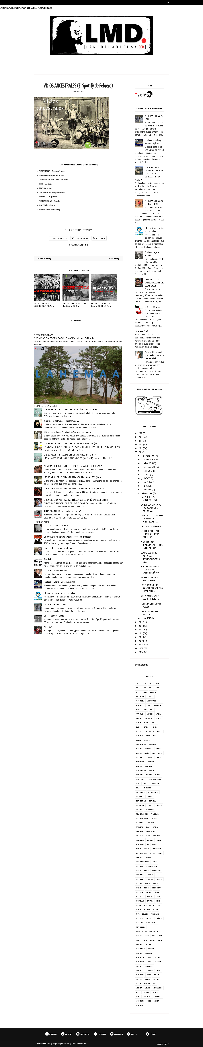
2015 (140, 622)
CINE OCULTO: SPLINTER (151, 526)
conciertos (140, 762)
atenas (158, 714)
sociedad (148, 953)
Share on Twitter (81, 238)
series (148, 944)
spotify (84, 244)
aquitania (140, 705)
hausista (156, 836)
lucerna (139, 883)
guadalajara (150, 831)
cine (153, 753)
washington (140, 1001)
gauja (148, 827)
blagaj (154, 723)
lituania (139, 875)
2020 (141, 437)
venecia (139, 988)
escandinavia (153, 792)
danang (151, 770)
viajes (147, 988)
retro (147, 936)
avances (139, 718)
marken (138, 888)
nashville (140, 901)
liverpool (149, 879)
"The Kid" (48, 627)
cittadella (140, 757)
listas (146, 870)
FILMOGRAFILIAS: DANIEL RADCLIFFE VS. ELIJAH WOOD (154, 282)
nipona (138, 905)
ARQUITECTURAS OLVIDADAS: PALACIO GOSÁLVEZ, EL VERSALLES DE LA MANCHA (149, 173)
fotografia (140, 823)
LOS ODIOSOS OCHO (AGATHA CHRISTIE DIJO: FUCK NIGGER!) (152, 588)
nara (158, 897)
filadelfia (155, 814)
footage (154, 818)
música (77, 244)
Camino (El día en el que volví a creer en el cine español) (154, 355)
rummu (145, 940)
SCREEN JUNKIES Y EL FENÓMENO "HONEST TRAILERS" (151, 534)
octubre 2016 (147, 463)
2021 (140, 433)
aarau (145, 692)
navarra (149, 901)
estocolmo (140, 805)
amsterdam (140, 696)
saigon (152, 940)
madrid (147, 883)
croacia (139, 766)
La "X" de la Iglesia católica (56, 525)
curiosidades (141, 770)
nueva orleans (149, 905)
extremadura (149, 810)
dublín (145, 783)
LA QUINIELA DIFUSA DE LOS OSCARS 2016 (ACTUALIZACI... (151, 507)
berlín (138, 723)
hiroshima (140, 840)
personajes (155, 914)
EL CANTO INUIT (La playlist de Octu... (101, 304)
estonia (149, 805)
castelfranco (141, 744)
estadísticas (141, 801)
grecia (155, 827)
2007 (141, 652)
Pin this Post (101, 238)
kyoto (160, 853)
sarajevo (139, 944)
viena (138, 992)
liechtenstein (151, 866)
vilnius (155, 992)
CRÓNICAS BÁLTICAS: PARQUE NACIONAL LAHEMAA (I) (64, 338)
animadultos (151, 701)
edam (137, 788)
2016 (140, 452)
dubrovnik (155, 783)
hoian (158, 840)
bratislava (150, 731)
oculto (138, 910)
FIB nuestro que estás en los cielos (59, 593)
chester (139, 749)
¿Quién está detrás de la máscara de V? (61, 421)
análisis (150, 696)
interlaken (156, 849)
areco (149, 705)
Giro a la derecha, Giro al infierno (58, 548)
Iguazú (146, 849)
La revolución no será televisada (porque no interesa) (67, 536)
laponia (148, 857)
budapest (139, 736)
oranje (155, 910)
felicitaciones (142, 814)
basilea (158, 718)
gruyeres (139, 831)
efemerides (147, 788)
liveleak (139, 879)
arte (151, 710)
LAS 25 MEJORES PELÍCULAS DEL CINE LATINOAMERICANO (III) (70, 443)
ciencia (158, 749)
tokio (149, 975)
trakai (156, 975)
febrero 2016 (146, 493)
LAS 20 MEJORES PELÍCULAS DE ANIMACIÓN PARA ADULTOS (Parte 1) (73, 477)
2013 (140, 629)
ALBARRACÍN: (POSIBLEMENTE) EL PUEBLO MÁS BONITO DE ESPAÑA (73, 466)
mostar (148, 892)
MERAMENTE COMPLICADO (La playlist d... (75, 304)
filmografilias (142, 818)
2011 (140, 637)
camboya (147, 740)
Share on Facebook (60, 238)
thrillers (140, 975)
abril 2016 (145, 486)
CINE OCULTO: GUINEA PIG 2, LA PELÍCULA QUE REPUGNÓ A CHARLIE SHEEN (76, 500)
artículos (140, 714)
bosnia (154, 727)
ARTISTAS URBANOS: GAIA (55, 604)
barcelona (148, 718)
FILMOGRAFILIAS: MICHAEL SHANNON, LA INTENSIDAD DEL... (152, 518)
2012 (140, 633)
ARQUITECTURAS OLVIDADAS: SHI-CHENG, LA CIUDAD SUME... (152, 545)
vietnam (146, 992)
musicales (140, 897)
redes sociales (151, 923)
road (160, 936)
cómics (158, 757)
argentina (157, 705)
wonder (156, 1001)
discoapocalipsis (154, 779)
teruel (158, 970)
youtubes (139, 1005)
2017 (140, 448)
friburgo (151, 823)
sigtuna (139, 953)
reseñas (139, 936)
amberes (153, 692)
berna (146, 723)
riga (154, 936)
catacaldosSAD (141, 331)
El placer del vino (152, 307)
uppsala (147, 983)
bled (137, 727)
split (150, 957)
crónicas (148, 766)
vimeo (138, 997)
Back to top (162, 1044)
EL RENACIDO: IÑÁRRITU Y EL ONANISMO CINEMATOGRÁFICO (152, 569)
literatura (156, 870)
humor (154, 844)
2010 (141, 641)
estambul (152, 801)
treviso (139, 979)
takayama (158, 962)
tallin (138, 966)
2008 (141, 648)
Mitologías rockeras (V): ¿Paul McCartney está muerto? (68, 432)
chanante (152, 744)
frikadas (139, 827)
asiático (150, 714)
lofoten (159, 879)
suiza (150, 962)
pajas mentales (142, 914)
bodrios (145, 727)
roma (137, 940)
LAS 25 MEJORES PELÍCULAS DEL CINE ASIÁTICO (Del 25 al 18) (70, 409)
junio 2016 (145, 478)
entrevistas (140, 792)
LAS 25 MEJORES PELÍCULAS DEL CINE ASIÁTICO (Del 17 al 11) (70, 454)
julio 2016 (145, 474)
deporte (149, 775)
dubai (138, 783)
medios (146, 888)
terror (150, 970)
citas (160, 753)
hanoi (148, 836)
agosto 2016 (146, 470)
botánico (139, 731)
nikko (158, 901)
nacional (150, 897)
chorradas (148, 749)
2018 (141, 444)
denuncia (139, 775)
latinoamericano (142, 862)
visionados (147, 997)
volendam (158, 997)
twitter (156, 979)
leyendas (139, 866)
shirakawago (140, 949)
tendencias (140, 970)
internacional (141, 853)
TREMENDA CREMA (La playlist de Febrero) (62, 511)
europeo (158, 805)
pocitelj (149, 918)
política (159, 918)
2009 (141, 644)
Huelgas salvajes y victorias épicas (59, 582)
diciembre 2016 (147, 455)
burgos (138, 740)
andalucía (140, 701)
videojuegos (157, 988)
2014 (141, 626)
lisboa (138, 870)
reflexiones (140, 927)
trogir (147, 979)
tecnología (148, 966)
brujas (159, 731)
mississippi (156, 888)
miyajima (139, 892)
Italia (152, 853)
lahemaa (139, 857)
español (149, 797)
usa (154, 983)
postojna (139, 923)
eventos (139, 810)
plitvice (139, 918)
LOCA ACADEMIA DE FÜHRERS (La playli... (44, 304)
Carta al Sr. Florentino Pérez (56, 570)
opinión (147, 910)
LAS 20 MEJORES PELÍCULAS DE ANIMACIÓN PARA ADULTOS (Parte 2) (74, 488)
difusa (157, 775)
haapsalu (139, 836)
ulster (138, 983)
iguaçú (138, 849)
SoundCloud (140, 957)
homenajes (140, 844)
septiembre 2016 (148, 467)
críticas (151, 762)
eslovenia (140, 797)
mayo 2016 (146, 482)
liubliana (149, 875)
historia (150, 840)
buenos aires (151, 736)
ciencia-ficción (142, 753)
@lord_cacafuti (141, 664)
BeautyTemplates (53, 1044)
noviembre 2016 (148, 459)
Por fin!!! (47, 559)
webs (149, 1001)
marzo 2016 (146, 489)
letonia (154, 862)
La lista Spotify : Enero (54, 615)
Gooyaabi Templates (79, 1044)
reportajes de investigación (147, 931)
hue (148, 844)
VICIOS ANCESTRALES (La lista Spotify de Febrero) (78, 164)
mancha (155, 883)
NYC (159, 905)
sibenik (151, 949)
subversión (140, 962)
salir (160, 940)
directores (140, 779)
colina (150, 757)
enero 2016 (146, 618)
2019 (140, 440)
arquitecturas (141, 710)
